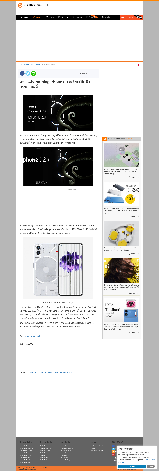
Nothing (39, 336)
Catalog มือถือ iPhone (26, 450)
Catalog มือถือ (23, 446)
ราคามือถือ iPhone (66, 450)
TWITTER (118, 449)
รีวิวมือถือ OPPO (45, 455)
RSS (116, 451)
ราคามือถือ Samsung (67, 448)
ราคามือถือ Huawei (66, 453)
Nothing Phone (45, 372)
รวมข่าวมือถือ (35, 65)
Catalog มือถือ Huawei (26, 453)
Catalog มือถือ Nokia (25, 460)
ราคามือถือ (64, 446)
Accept (132, 466)
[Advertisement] (58, 412)
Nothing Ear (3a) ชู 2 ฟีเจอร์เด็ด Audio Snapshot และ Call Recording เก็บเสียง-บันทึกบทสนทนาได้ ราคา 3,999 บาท (121, 287)
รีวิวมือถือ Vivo (44, 457)
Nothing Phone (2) (63, 372)
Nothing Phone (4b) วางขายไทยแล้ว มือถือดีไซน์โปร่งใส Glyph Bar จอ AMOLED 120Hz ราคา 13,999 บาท (121, 211)
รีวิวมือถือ (43, 446)
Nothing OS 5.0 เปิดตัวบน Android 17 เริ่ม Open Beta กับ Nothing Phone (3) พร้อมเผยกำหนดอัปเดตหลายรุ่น (121, 171)
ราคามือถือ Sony (65, 460)
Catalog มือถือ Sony (25, 462)
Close (151, 466)
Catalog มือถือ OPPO (26, 455)
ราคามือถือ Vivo (65, 457)
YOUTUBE (118, 454)
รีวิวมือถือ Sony (44, 460)
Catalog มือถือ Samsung (26, 448)
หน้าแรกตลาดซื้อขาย (97, 450)
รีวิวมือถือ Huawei (45, 453)
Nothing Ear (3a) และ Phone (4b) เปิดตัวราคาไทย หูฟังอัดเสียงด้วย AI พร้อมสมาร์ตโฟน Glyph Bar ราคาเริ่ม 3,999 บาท (121, 326)
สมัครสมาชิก (95, 448)
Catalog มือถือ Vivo (25, 457)
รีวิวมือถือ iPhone (45, 450)
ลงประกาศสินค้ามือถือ (97, 446)
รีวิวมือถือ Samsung (45, 448)
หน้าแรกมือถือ (24, 65)
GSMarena (30, 336)
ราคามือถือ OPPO (66, 455)
